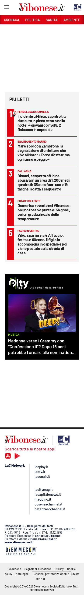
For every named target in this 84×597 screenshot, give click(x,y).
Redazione (14, 569)
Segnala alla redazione (37, 569)
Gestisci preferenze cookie (51, 574)
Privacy (59, 569)
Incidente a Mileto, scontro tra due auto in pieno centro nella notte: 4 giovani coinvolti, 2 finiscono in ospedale (42, 123)
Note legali (22, 573)
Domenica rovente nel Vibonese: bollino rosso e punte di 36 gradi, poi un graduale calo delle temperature (44, 212)
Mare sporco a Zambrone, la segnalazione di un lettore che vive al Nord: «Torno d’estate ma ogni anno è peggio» (44, 152)
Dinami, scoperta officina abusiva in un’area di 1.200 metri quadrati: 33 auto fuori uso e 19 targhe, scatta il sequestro (44, 182)
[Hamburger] (6, 8)
